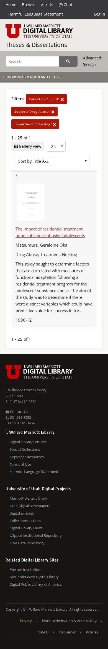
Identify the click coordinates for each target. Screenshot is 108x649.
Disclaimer (67, 632)
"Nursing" (33, 124)
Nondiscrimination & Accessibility (69, 620)
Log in (99, 14)
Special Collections (25, 449)
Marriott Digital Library (28, 498)
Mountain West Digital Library (34, 576)
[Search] (68, 61)
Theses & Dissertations (36, 45)
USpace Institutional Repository (36, 535)
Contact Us (18, 411)
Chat (67, 4)
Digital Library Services (28, 441)
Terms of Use (20, 464)
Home (11, 4)
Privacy (26, 620)
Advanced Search (92, 61)
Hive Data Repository (27, 542)
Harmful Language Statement (35, 14)
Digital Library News (26, 527)
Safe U (43, 632)
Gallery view (29, 146)
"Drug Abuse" (32, 111)
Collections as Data (25, 520)
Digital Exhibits (22, 513)
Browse (28, 4)
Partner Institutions (26, 569)
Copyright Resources (27, 456)
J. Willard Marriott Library (26, 389)
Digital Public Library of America (35, 584)
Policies (92, 632)
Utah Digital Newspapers (30, 505)
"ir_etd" (45, 99)
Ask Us (47, 4)
